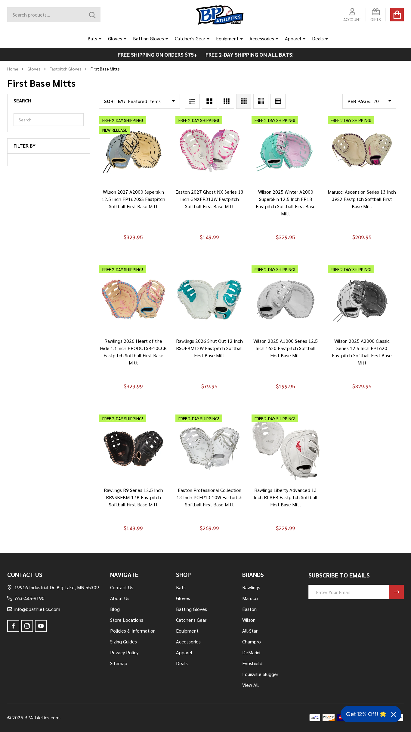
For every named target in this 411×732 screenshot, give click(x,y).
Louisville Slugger (260, 674)
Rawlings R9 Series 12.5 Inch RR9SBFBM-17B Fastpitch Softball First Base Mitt (133, 497)
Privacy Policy (124, 652)
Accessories (261, 38)
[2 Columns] (209, 101)
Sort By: (114, 101)
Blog (115, 609)
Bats (92, 38)
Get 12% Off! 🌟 (366, 714)
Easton (249, 609)
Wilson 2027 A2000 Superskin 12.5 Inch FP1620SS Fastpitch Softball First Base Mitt (133, 199)
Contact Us (121, 587)
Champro (251, 641)
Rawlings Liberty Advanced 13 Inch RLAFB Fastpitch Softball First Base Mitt (285, 497)
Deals (318, 38)
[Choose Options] (125, 191)
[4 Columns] (243, 101)
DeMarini (251, 652)
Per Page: (359, 101)
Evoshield (252, 663)
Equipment (227, 38)
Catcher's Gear (190, 38)
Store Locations (126, 620)
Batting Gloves (148, 38)
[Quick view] (154, 191)
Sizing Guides (123, 641)
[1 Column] (192, 101)
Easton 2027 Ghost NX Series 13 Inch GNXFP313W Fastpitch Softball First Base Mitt (209, 199)
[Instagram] (27, 625)
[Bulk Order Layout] (278, 101)
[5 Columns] (260, 101)
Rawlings (251, 587)
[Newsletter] (396, 592)
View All (250, 685)
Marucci (250, 598)
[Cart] (397, 14)
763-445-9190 (29, 598)
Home (12, 68)
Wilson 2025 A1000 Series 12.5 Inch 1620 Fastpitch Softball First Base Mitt (285, 348)
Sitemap (118, 663)
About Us (119, 598)
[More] (97, 38)
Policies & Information (133, 630)
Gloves (115, 38)
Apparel (293, 38)
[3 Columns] (226, 101)
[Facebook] (13, 625)
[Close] (393, 714)
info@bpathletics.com (37, 609)
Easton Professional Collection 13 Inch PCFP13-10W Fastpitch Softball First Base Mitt (210, 497)
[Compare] (139, 191)
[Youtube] (40, 625)
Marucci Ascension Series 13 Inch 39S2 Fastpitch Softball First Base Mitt (362, 199)
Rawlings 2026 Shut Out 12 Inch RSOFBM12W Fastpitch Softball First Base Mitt (209, 348)
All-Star (250, 630)
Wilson (248, 620)
